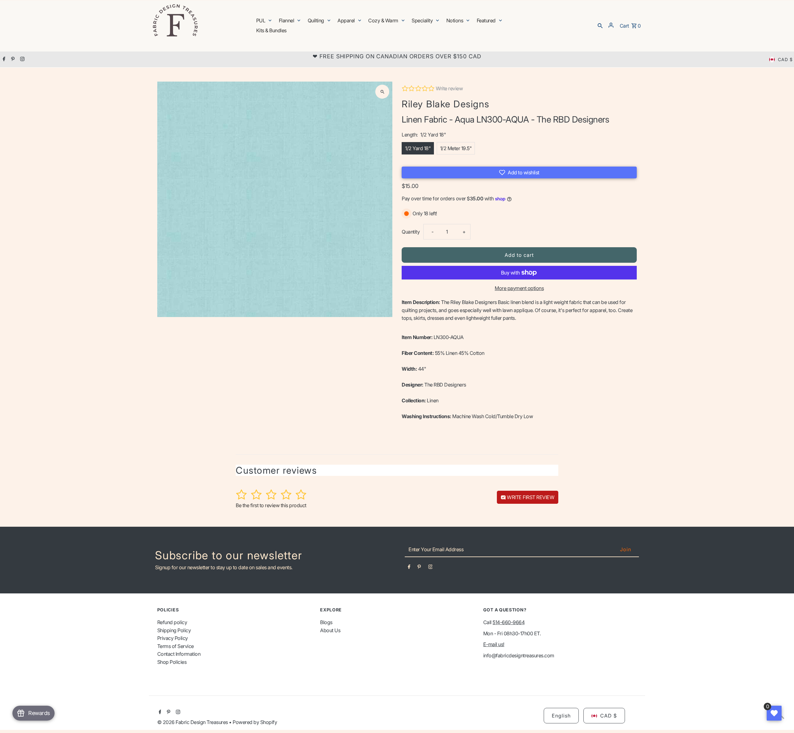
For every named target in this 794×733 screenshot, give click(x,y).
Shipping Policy (174, 630)
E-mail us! (493, 644)
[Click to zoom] (382, 92)
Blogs (326, 622)
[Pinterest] (12, 59)
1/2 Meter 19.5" (456, 148)
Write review (449, 88)
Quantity (411, 232)
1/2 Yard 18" (417, 148)
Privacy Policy (172, 638)
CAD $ (785, 59)
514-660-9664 (508, 622)
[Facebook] (3, 59)
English (561, 716)
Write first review (530, 497)
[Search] (600, 25)
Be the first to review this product (271, 505)
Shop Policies (172, 662)
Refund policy (172, 622)
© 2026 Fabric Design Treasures (193, 722)
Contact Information (179, 654)
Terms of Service (175, 646)
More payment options (519, 288)
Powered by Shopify (255, 722)
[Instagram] (22, 59)
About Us (330, 630)
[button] (519, 172)
